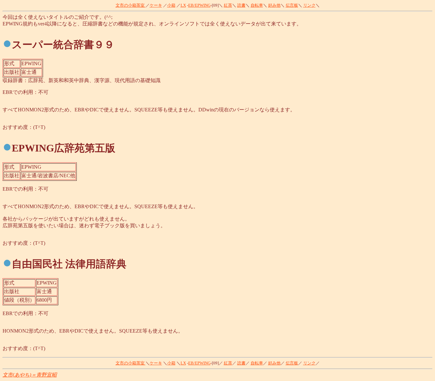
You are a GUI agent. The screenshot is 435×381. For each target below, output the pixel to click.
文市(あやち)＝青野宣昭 (30, 374)
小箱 (171, 5)
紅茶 (228, 5)
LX (183, 5)
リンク (309, 5)
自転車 (257, 5)
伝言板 (292, 5)
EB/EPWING (199, 5)
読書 (241, 5)
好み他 (274, 5)
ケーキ (156, 5)
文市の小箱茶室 (131, 5)
